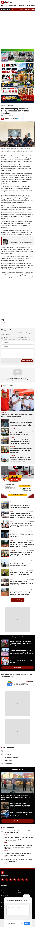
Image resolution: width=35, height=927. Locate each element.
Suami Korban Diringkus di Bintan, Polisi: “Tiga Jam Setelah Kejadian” (18, 860)
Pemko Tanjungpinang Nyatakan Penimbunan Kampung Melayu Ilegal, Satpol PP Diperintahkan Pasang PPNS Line (22, 516)
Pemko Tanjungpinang (11, 757)
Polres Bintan (8, 760)
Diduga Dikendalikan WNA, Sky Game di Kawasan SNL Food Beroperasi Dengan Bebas (21, 814)
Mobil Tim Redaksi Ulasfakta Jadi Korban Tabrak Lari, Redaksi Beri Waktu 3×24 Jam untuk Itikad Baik (20, 805)
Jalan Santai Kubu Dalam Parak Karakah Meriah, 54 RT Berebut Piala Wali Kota (17, 415)
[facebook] (2, 879)
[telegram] (14, 879)
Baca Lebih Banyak (17, 600)
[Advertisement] (17, 29)
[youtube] (22, 879)
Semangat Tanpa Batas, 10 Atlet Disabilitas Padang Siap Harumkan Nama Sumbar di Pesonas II (20, 459)
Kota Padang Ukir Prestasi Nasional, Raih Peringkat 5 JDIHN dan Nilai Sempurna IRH (21, 450)
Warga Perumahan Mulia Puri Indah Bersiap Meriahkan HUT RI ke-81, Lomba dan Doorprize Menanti (21, 441)
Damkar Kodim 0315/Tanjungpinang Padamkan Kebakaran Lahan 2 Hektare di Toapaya (21, 643)
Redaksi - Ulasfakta (10, 118)
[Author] (2, 119)
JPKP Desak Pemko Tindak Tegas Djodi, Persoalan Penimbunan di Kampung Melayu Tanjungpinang (20, 593)
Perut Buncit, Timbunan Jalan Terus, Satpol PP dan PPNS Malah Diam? (21, 573)
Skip (22, 923)
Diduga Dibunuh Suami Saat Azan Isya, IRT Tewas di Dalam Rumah (17, 831)
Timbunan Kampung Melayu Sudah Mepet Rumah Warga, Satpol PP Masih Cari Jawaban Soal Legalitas (22, 544)
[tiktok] (26, 879)
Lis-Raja (7, 751)
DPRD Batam (8, 754)
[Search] (29, 2)
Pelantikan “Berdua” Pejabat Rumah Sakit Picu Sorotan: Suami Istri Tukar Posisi (18, 854)
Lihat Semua (17, 667)
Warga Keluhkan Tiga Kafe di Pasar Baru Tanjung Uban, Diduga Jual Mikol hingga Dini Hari (21, 534)
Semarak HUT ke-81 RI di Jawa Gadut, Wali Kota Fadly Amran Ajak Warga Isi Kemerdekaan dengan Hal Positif (21, 424)
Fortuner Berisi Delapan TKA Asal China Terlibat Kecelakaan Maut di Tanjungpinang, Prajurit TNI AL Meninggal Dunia (18, 839)
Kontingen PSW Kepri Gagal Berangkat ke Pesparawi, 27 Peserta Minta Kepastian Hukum (21, 583)
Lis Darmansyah (9, 763)
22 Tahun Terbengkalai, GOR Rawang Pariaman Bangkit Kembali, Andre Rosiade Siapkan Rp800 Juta (21, 433)
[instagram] (18, 879)
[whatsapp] (10, 879)
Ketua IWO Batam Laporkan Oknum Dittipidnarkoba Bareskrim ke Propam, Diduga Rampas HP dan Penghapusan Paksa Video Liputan (20, 242)
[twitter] (6, 879)
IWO (3, 323)
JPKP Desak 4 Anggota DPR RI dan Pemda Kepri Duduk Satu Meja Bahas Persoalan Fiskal (21, 525)
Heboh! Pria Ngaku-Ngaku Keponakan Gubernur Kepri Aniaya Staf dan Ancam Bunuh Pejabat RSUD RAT (18, 847)
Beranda (3, 105)
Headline (10, 105)
